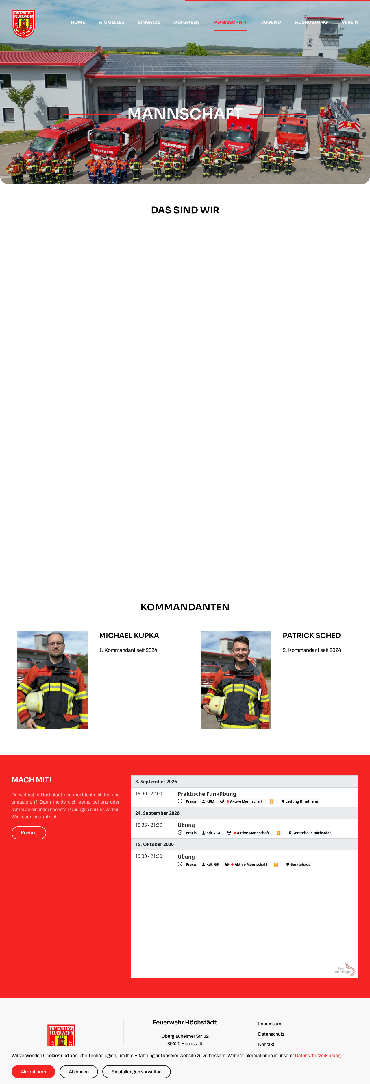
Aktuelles (111, 22)
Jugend (271, 22)
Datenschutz (271, 1034)
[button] (93, 356)
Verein (350, 22)
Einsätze (149, 22)
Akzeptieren (33, 1071)
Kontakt (29, 832)
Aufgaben (187, 22)
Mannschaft (230, 22)
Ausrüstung (311, 22)
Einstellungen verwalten (137, 1071)
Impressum (269, 1023)
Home (78, 22)
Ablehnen (79, 1071)
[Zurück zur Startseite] (24, 22)
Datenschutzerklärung (318, 1055)
